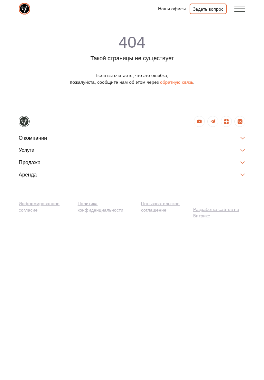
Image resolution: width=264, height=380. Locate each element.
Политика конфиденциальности (100, 207)
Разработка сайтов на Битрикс (216, 212)
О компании (33, 138)
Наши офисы (172, 8)
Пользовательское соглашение (160, 207)
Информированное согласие (39, 207)
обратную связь (176, 82)
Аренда (28, 174)
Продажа (30, 162)
